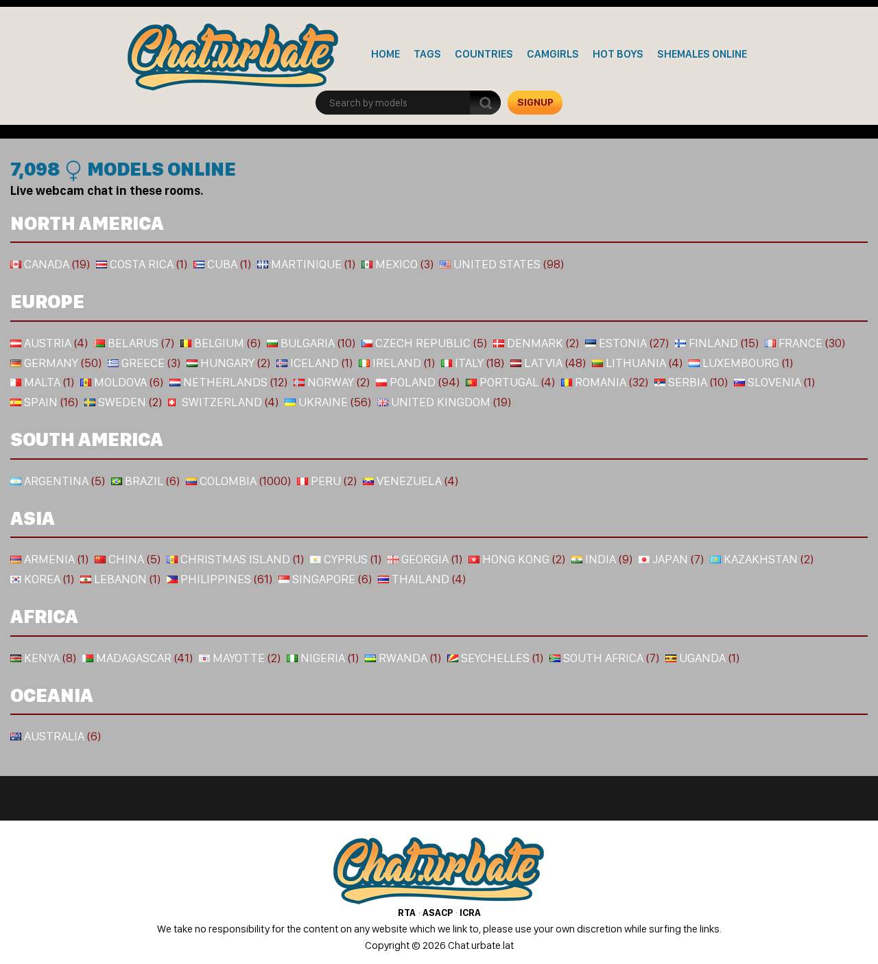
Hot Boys (618, 53)
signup (535, 102)
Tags (427, 53)
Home (385, 53)
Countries (484, 53)
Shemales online (702, 53)
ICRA (470, 912)
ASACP (438, 912)
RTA (407, 912)
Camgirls (553, 53)
